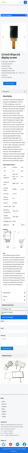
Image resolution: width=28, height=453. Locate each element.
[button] (26, 15)
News (3, 409)
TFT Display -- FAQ (6, 309)
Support (4, 411)
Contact (4, 416)
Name (3, 321)
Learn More (7, 288)
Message (3, 335)
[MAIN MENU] (25, 2)
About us (4, 404)
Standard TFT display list (7, 312)
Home (3, 401)
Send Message (7, 348)
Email (2, 328)
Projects (4, 414)
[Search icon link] (20, 2)
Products (4, 406)
